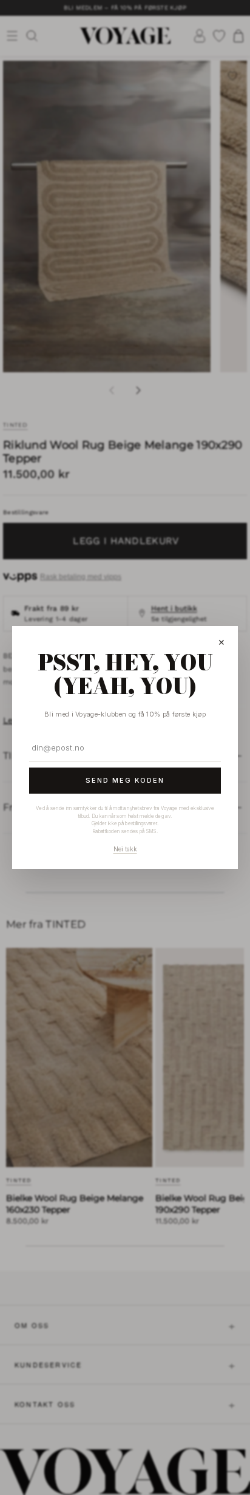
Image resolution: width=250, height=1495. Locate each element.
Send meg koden (125, 780)
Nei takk (125, 849)
